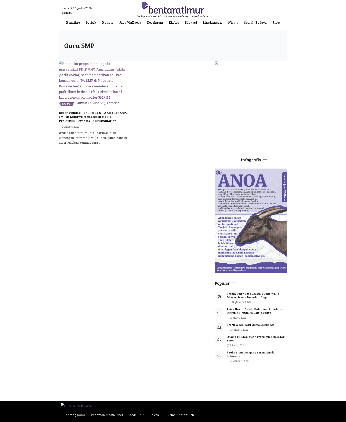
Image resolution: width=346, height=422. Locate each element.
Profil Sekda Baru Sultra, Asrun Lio (250, 325)
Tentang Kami (74, 415)
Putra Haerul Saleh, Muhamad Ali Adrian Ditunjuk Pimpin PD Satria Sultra (255, 311)
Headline (73, 22)
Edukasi (191, 22)
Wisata (233, 22)
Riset (276, 22)
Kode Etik (136, 415)
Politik (91, 22)
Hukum (107, 22)
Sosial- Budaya (255, 22)
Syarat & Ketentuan (180, 415)
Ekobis (174, 22)
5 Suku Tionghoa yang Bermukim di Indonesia (250, 354)
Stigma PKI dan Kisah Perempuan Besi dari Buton (256, 338)
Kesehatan (155, 22)
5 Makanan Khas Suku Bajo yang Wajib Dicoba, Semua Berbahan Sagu (253, 295)
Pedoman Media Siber (107, 415)
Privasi (155, 415)
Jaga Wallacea (130, 22)
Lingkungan (212, 22)
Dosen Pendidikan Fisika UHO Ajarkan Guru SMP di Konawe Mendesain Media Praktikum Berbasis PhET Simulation (93, 116)
